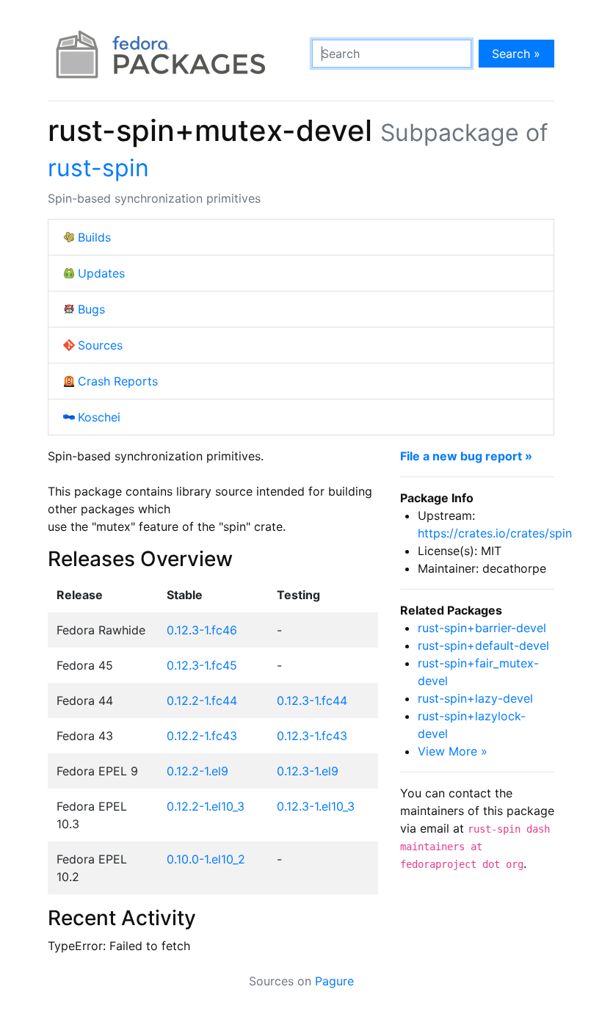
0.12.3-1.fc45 (202, 665)
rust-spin (98, 167)
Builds (94, 237)
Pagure (334, 981)
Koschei (99, 417)
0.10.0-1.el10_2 (206, 859)
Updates (101, 273)
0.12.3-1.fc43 (312, 735)
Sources (100, 345)
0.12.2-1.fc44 (202, 700)
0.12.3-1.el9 (307, 771)
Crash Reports (118, 381)
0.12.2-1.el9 (197, 771)
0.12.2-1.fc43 (202, 735)
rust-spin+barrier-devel (482, 627)
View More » (452, 751)
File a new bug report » (466, 456)
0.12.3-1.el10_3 (316, 806)
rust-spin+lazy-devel (475, 698)
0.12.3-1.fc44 (312, 700)
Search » (516, 53)
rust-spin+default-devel (483, 645)
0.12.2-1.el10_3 (205, 806)
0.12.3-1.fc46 (202, 630)
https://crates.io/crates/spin (495, 533)
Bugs (91, 309)
